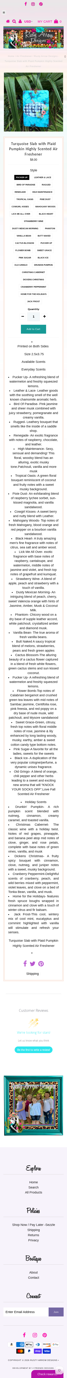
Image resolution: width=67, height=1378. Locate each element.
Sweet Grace (44, 250)
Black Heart (46, 214)
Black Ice (43, 258)
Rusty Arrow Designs (43, 1360)
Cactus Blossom (24, 243)
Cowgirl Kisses (20, 207)
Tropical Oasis (24, 199)
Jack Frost (33, 301)
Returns (33, 1235)
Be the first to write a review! (33, 1049)
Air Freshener (24, 56)
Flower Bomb (23, 250)
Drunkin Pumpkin (43, 265)
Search (33, 1187)
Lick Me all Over (21, 214)
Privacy (33, 1240)
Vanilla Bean (24, 236)
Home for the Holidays (33, 294)
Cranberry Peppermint (33, 287)
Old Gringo (21, 265)
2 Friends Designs (43, 1368)
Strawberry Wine (33, 221)
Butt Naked (44, 236)
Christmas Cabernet (33, 272)
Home (11, 56)
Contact (33, 1277)
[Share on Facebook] (25, 965)
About (33, 1272)
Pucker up (22, 177)
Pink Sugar (25, 258)
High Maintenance (42, 192)
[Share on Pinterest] (41, 965)
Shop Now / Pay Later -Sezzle (33, 1225)
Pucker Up (46, 243)
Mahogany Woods (45, 207)
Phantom (50, 228)
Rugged (46, 185)
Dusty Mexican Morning (25, 228)
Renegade (20, 192)
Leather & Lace (42, 177)
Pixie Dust (45, 199)
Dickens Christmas (33, 279)
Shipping (32, 973)
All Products (33, 1192)
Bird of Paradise (26, 185)
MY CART (49, 21)
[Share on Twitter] (33, 965)
